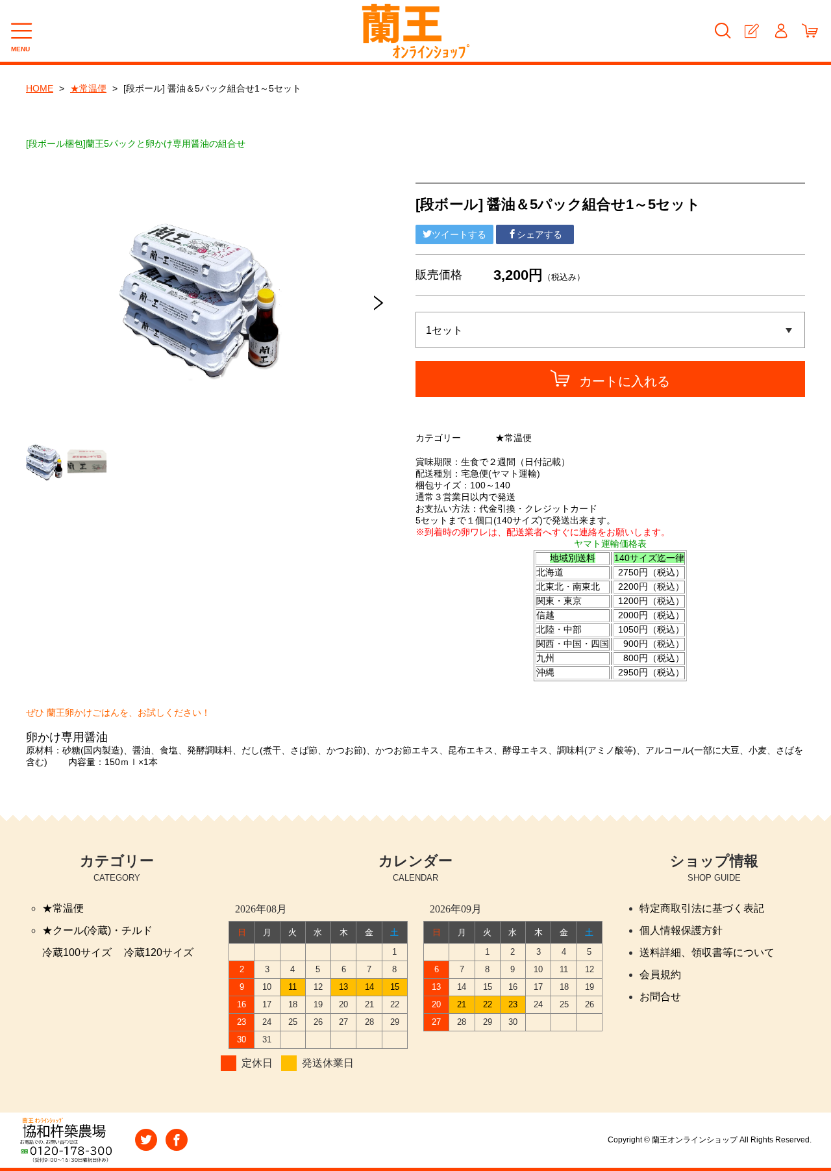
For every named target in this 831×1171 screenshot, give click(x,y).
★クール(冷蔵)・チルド (97, 930)
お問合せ (660, 996)
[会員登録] (751, 31)
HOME (39, 88)
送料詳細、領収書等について (707, 952)
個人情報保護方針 (681, 930)
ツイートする (459, 234)
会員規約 (660, 974)
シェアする (539, 234)
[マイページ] (780, 31)
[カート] (810, 31)
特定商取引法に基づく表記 (701, 908)
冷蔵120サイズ (158, 952)
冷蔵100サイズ (77, 952)
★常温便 (88, 88)
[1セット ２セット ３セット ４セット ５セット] (610, 330)
